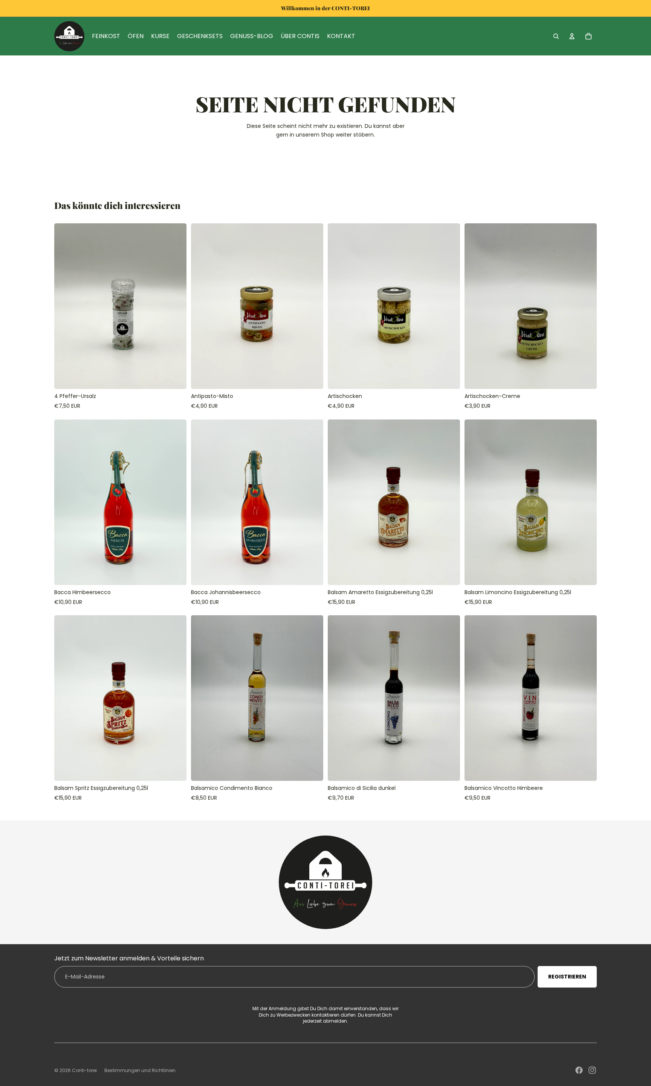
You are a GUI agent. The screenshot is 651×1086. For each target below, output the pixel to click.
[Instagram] (592, 1070)
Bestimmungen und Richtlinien (140, 1070)
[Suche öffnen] (556, 36)
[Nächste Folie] (175, 306)
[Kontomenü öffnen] (572, 36)
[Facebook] (579, 1070)
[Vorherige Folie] (65, 306)
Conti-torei (84, 1070)
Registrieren (567, 976)
